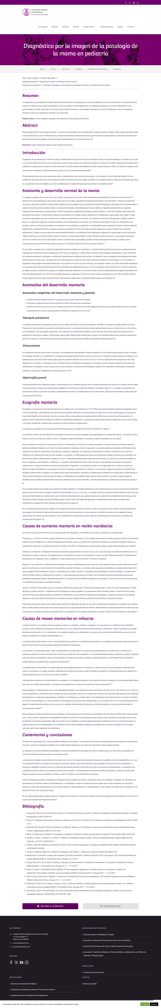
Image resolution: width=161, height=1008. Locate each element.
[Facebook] (11, 962)
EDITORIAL (79, 69)
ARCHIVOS (65, 69)
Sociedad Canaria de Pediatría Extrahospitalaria (29, 995)
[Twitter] (16, 962)
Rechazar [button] (154, 1004)
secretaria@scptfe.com (21, 943)
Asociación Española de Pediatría (24, 984)
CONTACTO (117, 69)
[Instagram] (26, 962)
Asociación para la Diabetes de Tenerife (98, 935)
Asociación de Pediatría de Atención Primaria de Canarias (33, 990)
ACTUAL (53, 69)
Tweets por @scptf (89, 984)
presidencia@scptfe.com (21, 947)
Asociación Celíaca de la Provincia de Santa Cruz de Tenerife (106, 940)
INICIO (42, 69)
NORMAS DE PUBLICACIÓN (97, 69)
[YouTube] (21, 962)
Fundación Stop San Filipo (93, 972)
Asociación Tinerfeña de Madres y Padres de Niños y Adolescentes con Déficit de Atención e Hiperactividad (114, 954)
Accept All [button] (145, 1004)
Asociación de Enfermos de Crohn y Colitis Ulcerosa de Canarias (108, 946)
